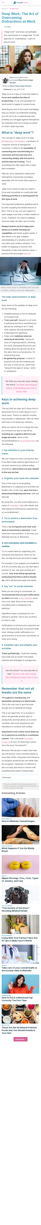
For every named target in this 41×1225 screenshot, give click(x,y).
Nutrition (5, 1025)
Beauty (4, 876)
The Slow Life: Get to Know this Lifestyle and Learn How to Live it (21, 677)
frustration (14, 505)
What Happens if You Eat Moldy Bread (18, 849)
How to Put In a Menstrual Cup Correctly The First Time (17, 999)
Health (4, 965)
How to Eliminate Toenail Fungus (18, 821)
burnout (27, 253)
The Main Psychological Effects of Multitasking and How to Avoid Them (21, 388)
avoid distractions (28, 441)
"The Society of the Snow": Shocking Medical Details (16, 909)
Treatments (6, 819)
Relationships (7, 935)
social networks (25, 598)
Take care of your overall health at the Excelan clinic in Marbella (19, 969)
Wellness (5, 8)
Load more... (20, 1039)
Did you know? (7, 846)
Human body (6, 995)
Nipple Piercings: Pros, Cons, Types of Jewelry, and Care (20, 879)
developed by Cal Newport (13, 141)
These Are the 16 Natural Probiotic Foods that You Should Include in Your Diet (19, 1030)
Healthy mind (14, 8)
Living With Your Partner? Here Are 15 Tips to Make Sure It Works (20, 939)
